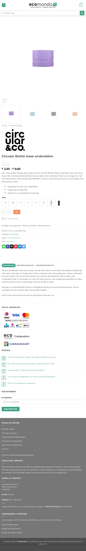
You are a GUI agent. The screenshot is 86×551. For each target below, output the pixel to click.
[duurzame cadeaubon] (17, 336)
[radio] (5, 202)
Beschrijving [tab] (9, 265)
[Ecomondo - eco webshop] (43, 5)
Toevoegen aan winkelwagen (16, 212)
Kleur (4, 197)
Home (4, 126)
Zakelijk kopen (8, 429)
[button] (3, 5)
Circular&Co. (10, 241)
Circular (8, 238)
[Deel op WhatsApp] (4, 246)
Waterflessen (15, 126)
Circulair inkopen (9, 433)
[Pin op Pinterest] (16, 246)
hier (52, 295)
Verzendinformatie (10, 525)
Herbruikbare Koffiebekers (13, 437)
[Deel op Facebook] (8, 246)
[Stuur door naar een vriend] (12, 246)
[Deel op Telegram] (24, 246)
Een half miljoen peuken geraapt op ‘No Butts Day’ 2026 (31, 364)
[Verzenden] (82, 13)
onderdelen (16, 238)
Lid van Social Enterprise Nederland (17, 455)
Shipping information (11, 529)
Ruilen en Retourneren (12, 533)
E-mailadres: (7, 398)
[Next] (80, 62)
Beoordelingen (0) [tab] (25, 265)
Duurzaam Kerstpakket (12, 441)
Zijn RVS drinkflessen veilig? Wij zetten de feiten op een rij (32, 357)
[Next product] (3, 164)
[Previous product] (8, 164)
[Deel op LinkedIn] (20, 246)
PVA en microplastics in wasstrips (21, 383)
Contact (5, 449)
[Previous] (6, 62)
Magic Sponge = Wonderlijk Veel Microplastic (26, 370)
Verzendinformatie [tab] (45, 265)
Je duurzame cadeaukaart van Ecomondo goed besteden (32, 377)
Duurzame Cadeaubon (12, 445)
